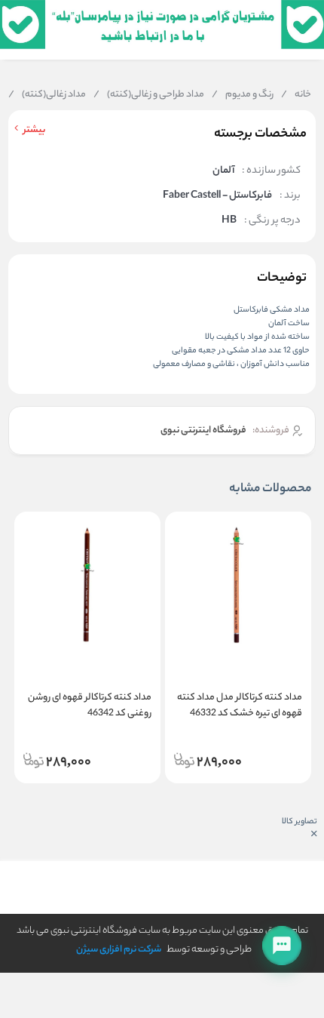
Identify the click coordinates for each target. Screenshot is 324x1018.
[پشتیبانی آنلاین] (281, 945)
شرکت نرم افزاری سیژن (118, 950)
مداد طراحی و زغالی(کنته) (148, 95)
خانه (296, 95)
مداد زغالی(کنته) (47, 95)
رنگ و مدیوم (243, 95)
